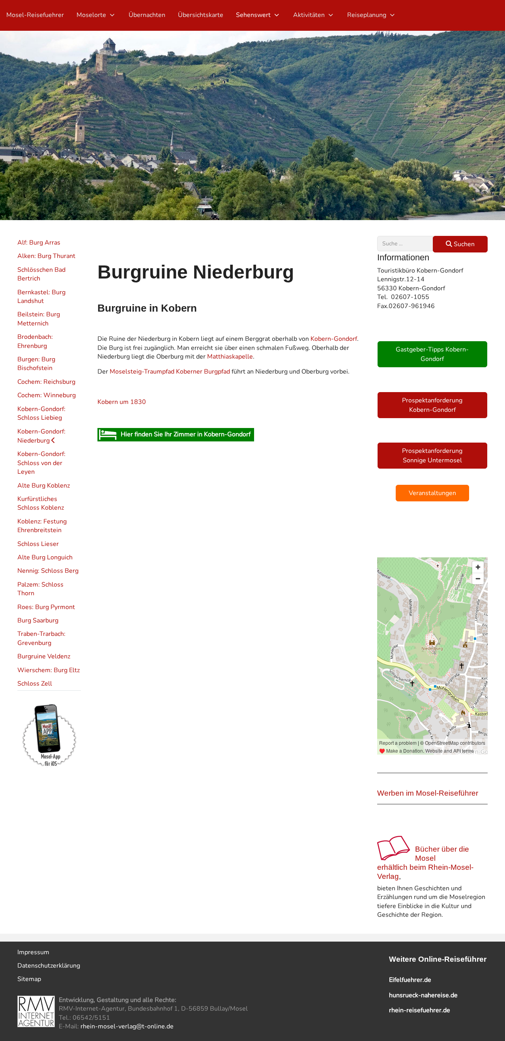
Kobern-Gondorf (333, 339)
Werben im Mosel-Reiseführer (427, 793)
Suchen (463, 244)
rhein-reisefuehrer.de (419, 1010)
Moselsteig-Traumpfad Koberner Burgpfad (170, 371)
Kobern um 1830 (121, 402)
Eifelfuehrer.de (410, 980)
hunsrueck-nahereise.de (423, 995)
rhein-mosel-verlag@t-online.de (127, 1026)
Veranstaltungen (432, 493)
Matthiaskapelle (230, 356)
